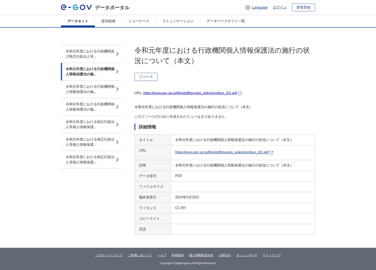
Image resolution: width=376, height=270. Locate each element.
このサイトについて (109, 255)
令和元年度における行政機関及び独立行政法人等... (90, 53)
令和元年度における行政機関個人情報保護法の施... (90, 71)
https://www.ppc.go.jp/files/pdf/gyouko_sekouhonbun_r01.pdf (190, 93)
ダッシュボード (246, 255)
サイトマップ (272, 255)
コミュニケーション (178, 21)
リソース (146, 77)
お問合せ (225, 255)
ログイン (280, 7)
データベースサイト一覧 (226, 21)
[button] (256, 7)
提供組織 (108, 21)
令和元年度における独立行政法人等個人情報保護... (90, 124)
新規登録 (304, 7)
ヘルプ (161, 255)
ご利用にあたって (140, 255)
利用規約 (178, 255)
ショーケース (138, 21)
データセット (77, 21)
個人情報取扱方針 (201, 255)
